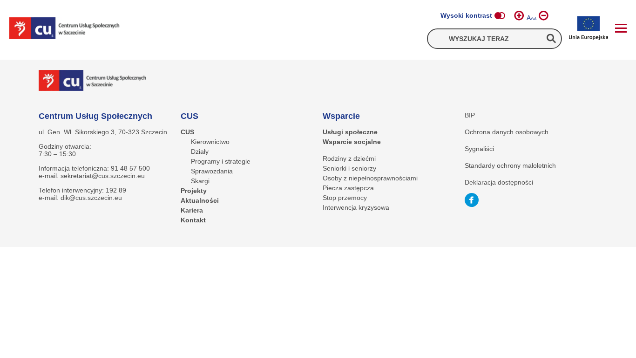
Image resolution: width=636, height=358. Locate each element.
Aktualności (200, 200)
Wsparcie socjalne (352, 141)
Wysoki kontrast (466, 15)
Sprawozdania (212, 171)
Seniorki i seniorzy (349, 168)
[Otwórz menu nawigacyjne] (621, 28)
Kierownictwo (210, 141)
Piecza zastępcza (348, 188)
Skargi (200, 181)
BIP (470, 115)
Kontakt (193, 220)
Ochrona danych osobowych (506, 132)
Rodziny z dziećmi (349, 158)
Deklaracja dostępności (499, 182)
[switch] (499, 15)
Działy (200, 151)
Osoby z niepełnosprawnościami (370, 178)
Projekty (194, 190)
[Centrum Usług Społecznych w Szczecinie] (64, 29)
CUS (187, 132)
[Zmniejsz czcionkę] (543, 16)
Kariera (192, 210)
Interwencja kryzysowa (356, 207)
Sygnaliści (479, 148)
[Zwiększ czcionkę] (519, 16)
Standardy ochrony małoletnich (510, 165)
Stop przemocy (345, 197)
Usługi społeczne (350, 132)
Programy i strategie (220, 161)
